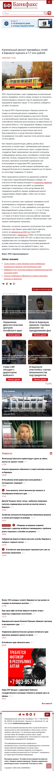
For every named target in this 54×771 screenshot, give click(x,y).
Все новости (47, 703)
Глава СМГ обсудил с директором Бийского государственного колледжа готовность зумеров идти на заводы (25, 693)
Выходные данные (11, 759)
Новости (7, 453)
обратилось (22, 235)
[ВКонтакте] (3, 283)
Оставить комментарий (42, 289)
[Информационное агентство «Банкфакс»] (20, 5)
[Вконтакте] (23, 714)
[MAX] (31, 714)
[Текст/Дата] (49, 13)
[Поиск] (45, 13)
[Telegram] (10, 283)
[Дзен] (27, 714)
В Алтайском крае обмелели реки (16, 642)
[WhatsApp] (13, 283)
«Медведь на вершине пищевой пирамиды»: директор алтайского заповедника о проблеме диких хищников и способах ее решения (26, 528)
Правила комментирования (20, 761)
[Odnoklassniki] (34, 714)
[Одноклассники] (6, 283)
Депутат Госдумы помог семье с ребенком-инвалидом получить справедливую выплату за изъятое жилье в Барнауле (24, 504)
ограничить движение (43, 182)
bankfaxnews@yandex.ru (22, 723)
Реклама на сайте (36, 763)
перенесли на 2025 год (20, 232)
